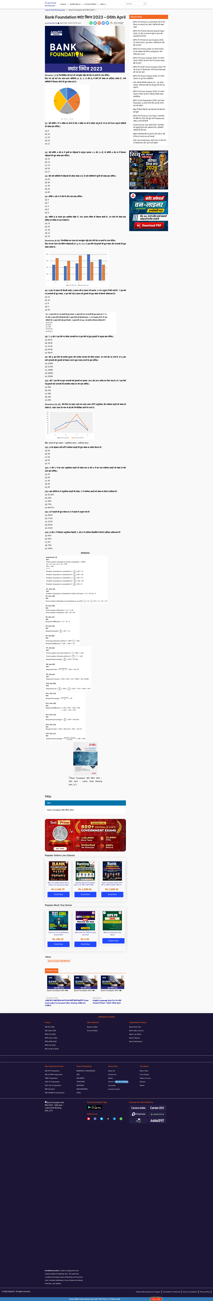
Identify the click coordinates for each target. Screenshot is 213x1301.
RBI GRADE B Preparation (55, 1093)
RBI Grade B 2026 (52, 1049)
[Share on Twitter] (107, 23)
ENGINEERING (82, 1089)
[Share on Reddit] (99, 23)
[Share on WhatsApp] (91, 23)
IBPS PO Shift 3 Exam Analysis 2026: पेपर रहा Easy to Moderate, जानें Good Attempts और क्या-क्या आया (149, 69)
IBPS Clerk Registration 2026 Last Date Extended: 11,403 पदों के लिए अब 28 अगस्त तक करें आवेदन (148, 102)
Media (110, 1078)
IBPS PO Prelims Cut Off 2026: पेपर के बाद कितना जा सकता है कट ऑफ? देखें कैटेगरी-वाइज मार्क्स (149, 24)
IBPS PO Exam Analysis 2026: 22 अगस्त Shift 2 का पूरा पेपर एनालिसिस (148, 77)
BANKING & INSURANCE (86, 1071)
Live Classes (144, 1074)
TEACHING (81, 1082)
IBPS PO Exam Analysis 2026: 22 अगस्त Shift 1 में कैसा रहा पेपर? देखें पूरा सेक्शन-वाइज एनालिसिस (148, 93)
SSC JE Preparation (52, 1082)
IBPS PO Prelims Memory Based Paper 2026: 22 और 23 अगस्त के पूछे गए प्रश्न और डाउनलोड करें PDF (148, 33)
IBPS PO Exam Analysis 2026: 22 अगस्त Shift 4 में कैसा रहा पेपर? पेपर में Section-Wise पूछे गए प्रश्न (149, 60)
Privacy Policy (205, 1292)
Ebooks (142, 1082)
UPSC (79, 1093)
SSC (78, 1074)
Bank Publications (135, 1041)
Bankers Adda (92, 1027)
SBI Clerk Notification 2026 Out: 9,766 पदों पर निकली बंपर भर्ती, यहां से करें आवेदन (149, 141)
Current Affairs (90, 4)
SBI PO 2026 (50, 1027)
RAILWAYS (80, 1078)
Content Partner (114, 1089)
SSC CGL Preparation (53, 1085)
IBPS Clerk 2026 (51, 1038)
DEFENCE (80, 1085)
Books (142, 1085)
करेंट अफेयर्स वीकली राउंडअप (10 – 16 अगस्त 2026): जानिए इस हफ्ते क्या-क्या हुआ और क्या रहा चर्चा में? (149, 84)
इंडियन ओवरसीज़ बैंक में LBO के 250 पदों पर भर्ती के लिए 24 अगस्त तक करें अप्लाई (149, 135)
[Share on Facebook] (103, 23)
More (102, 4)
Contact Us (112, 1074)
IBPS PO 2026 (50, 1034)
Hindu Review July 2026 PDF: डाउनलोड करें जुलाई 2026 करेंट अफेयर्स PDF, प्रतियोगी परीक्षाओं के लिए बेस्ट (148, 127)
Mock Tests (144, 1071)
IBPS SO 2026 (50, 1045)
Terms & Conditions (190, 1292)
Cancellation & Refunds (171, 1292)
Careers (118, 1082)
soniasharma (52, 23)
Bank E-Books (134, 1038)
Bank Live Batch (135, 1034)
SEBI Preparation (51, 1078)
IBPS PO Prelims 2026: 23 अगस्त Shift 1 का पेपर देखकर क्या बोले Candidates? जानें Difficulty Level (148, 51)
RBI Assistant (50, 1089)
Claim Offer (156, 1299)
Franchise (112, 1085)
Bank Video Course (136, 1030)
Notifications (75, 4)
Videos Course (145, 1078)
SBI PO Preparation (52, 1071)
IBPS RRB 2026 (51, 1041)
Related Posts (51, 971)
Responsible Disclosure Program (148, 1292)
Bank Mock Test (135, 1027)
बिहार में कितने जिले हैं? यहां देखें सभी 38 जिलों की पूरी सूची (149, 110)
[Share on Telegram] (95, 23)
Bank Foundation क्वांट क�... (58, 990)
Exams (63, 4)
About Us (111, 1071)
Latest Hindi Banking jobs (55, 10)
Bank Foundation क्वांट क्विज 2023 (59, 961)
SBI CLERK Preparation (54, 1074)
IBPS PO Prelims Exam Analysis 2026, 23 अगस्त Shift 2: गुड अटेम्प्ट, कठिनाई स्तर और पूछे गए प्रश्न (148, 42)
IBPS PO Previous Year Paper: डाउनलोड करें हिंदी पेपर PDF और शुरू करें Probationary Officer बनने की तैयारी (148, 118)
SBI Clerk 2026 (50, 1030)
